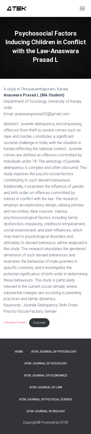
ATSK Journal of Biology (45, 411)
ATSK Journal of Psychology (53, 351)
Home (19, 351)
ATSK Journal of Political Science (45, 399)
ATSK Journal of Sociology (45, 363)
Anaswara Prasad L (15, 322)
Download (39, 322)
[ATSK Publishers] (18, 8)
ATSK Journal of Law (45, 387)
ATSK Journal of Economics (45, 375)
